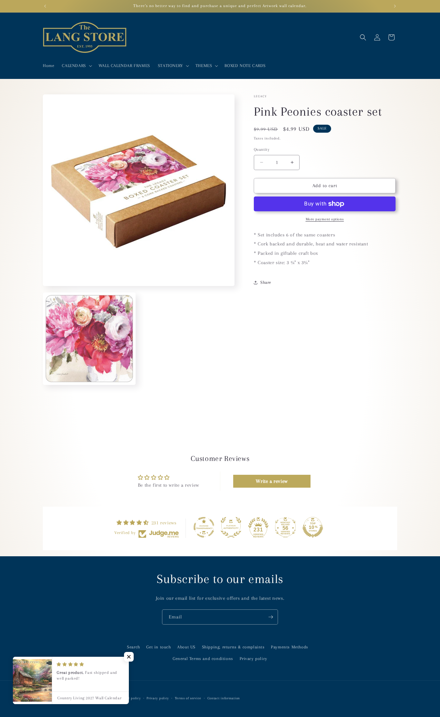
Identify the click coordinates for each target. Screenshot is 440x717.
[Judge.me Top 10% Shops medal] (312, 527)
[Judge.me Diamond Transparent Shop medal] (204, 527)
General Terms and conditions (203, 658)
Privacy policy (253, 658)
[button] (76, 65)
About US (186, 647)
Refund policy (129, 698)
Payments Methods (289, 647)
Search (133, 647)
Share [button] (265, 282)
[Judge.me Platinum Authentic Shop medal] (231, 527)
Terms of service (188, 698)
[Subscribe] (270, 617)
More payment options (325, 219)
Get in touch (158, 647)
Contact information (223, 698)
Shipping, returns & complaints (233, 647)
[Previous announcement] (45, 6)
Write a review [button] (271, 481)
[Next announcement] (395, 6)
